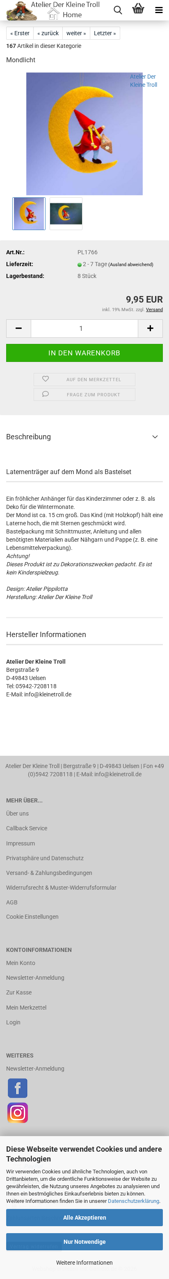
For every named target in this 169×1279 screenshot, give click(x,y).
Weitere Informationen (84, 1262)
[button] (18, 328)
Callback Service (26, 828)
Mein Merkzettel (26, 1007)
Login (13, 1022)
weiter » (76, 33)
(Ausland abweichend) (130, 264)
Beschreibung (28, 436)
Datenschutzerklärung (133, 1201)
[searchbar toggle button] (117, 10)
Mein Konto (20, 963)
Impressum (20, 843)
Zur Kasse (19, 992)
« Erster (20, 33)
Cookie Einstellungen (32, 916)
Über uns (17, 813)
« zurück (48, 33)
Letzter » (105, 33)
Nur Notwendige (85, 1241)
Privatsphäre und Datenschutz (45, 858)
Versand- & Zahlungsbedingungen (49, 873)
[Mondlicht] (84, 133)
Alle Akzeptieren (84, 1217)
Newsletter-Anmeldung (35, 977)
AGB (12, 902)
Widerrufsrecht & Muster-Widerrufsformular (61, 887)
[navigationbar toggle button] (158, 10)
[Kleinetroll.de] (50, 10)
